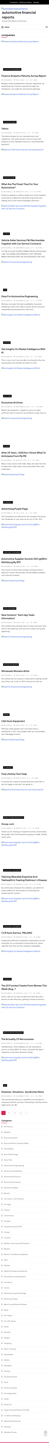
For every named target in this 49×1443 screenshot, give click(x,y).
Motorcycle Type (11, 1299)
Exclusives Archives (12, 402)
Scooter (7, 342)
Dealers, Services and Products (17, 1243)
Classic (7, 1210)
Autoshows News (10, 122)
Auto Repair (9, 1149)
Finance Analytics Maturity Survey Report (23, 75)
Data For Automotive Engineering (19, 296)
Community (9, 1215)
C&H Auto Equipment (13, 721)
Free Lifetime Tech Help (14, 773)
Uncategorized (10, 1393)
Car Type (7, 1204)
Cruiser (7, 1232)
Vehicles (7, 1427)
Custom (6, 233)
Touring (7, 1371)
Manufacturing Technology (13, 817)
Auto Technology (11, 1154)
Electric (7, 1249)
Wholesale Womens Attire (15, 671)
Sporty (6, 1360)
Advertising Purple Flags (14, 508)
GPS (5, 290)
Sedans (7, 1338)
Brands (6, 714)
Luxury (6, 1288)
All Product (8, 502)
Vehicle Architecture (12, 1421)
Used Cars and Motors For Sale (16, 1410)
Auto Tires (7, 396)
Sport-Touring (10, 1349)
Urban (6, 1399)
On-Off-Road (9, 1321)
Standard (8, 1365)
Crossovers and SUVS (13, 1226)
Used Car (8, 1404)
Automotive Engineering (12, 69)
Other (6, 1326)
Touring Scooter (10, 1377)
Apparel (7, 1132)
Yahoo (4, 128)
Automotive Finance (12, 1176)
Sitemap (36, 2)
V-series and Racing (12, 1415)
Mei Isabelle (7, 80)
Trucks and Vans (10, 1388)
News (6, 1310)
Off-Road (8, 1315)
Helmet (7, 1265)
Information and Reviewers (15, 1276)
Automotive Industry (11, 664)
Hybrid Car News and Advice (15, 1271)
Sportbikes (8, 1354)
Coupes (6, 446)
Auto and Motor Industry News (16, 1143)
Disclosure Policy (25, 2)
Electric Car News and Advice (16, 1254)
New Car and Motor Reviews (13, 1032)
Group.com (7, 823)
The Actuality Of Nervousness (17, 1039)
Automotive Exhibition (13, 1171)
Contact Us (14, 2)
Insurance (7, 979)
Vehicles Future (9, 177)
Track (6, 1382)
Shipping (7, 1343)
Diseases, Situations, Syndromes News (22, 1091)
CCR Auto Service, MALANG (16, 932)
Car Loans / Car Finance (12, 552)
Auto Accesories (9, 608)
